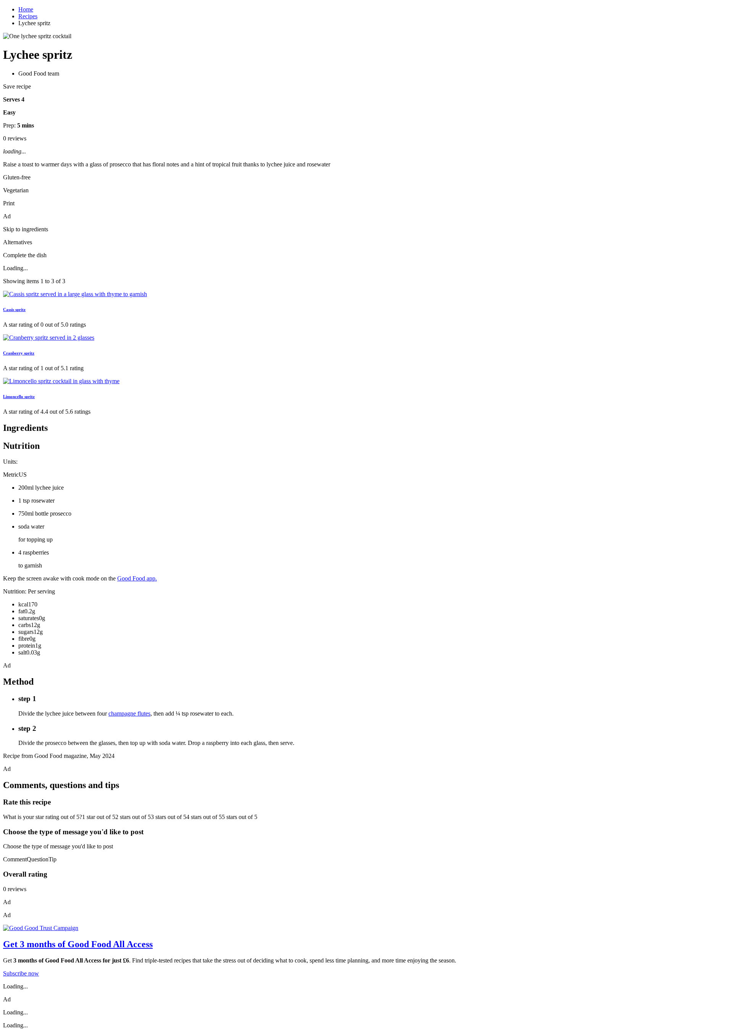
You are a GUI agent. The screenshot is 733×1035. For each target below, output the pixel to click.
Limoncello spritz (19, 396)
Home (25, 9)
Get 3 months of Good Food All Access (78, 944)
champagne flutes (129, 713)
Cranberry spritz (18, 353)
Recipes (27, 16)
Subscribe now (21, 973)
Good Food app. (137, 578)
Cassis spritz (14, 309)
